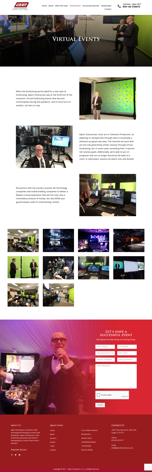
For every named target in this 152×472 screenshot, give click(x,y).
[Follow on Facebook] (11, 455)
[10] (58, 251)
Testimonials (106, 6)
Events (52, 442)
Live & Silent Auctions (89, 430)
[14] (58, 306)
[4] (93, 279)
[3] (128, 279)
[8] (128, 251)
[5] (58, 279)
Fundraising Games (88, 442)
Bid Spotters (86, 434)
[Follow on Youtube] (19, 455)
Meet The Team (61, 6)
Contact (107, 9)
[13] (23, 306)
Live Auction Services (90, 6)
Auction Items (86, 438)
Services (53, 438)
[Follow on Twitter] (15, 455)
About (51, 6)
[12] (23, 251)
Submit (100, 405)
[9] (93, 251)
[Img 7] (23, 278)
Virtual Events (75, 6)
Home (44, 6)
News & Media (87, 450)
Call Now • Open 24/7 (132, 4)
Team (52, 446)
